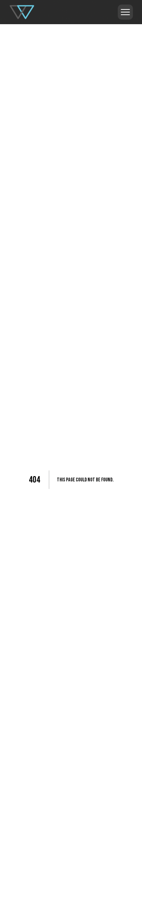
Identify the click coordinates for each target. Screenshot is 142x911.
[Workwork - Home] (22, 12)
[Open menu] (125, 12)
